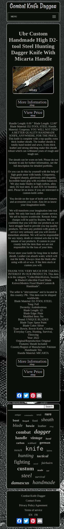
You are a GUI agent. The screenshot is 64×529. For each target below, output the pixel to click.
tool (47, 471)
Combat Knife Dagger (33, 495)
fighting (22, 462)
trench (18, 450)
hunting (26, 455)
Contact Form (33, 500)
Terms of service (33, 510)
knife (34, 448)
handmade (44, 482)
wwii (39, 414)
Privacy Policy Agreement (33, 505)
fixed (35, 420)
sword (35, 464)
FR (36, 514)
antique (18, 415)
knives (49, 450)
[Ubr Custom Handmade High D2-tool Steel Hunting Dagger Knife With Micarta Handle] (33, 80)
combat (23, 432)
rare (48, 414)
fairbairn (47, 463)
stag (52, 426)
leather (42, 426)
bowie (30, 426)
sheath (47, 419)
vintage (36, 438)
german (45, 442)
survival (40, 476)
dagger (42, 431)
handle (21, 438)
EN (30, 514)
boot (16, 420)
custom (25, 468)
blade (18, 425)
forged (26, 420)
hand (48, 438)
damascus (20, 482)
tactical (42, 456)
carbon (20, 442)
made (40, 470)
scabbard (32, 443)
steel (26, 475)
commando (28, 415)
